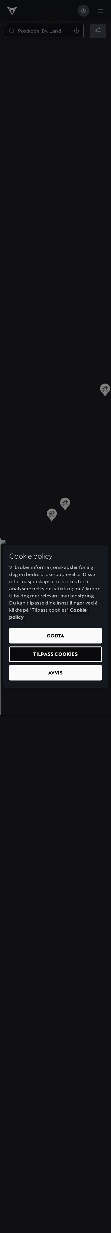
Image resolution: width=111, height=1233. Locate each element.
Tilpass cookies (55, 654)
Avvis (55, 672)
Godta (55, 636)
